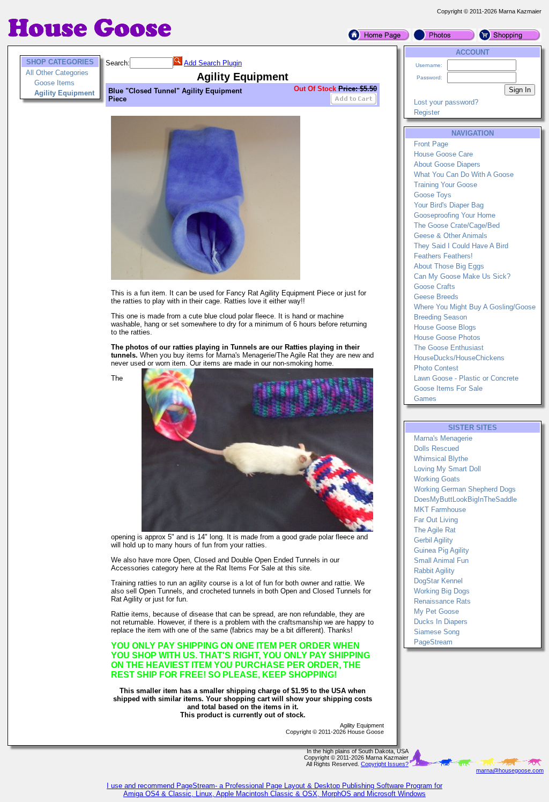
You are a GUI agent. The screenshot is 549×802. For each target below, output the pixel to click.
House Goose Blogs (445, 327)
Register (427, 112)
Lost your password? (446, 102)
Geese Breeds (436, 297)
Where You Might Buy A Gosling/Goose (475, 307)
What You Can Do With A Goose (464, 174)
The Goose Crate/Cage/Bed (457, 225)
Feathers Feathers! (443, 256)
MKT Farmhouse (440, 510)
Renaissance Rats (442, 601)
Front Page (431, 144)
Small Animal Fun (441, 560)
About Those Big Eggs (449, 266)
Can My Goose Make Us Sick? (462, 276)
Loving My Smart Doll (447, 469)
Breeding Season (440, 317)
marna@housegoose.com (510, 770)
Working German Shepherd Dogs (465, 489)
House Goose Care (443, 154)
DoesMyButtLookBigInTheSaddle (465, 499)
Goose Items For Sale (448, 388)
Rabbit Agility (434, 571)
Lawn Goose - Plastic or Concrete (466, 378)
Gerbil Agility (433, 540)
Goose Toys (432, 195)
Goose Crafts (434, 287)
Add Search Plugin (213, 63)
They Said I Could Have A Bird (461, 246)
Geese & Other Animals (450, 236)
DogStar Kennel (438, 581)
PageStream (433, 642)
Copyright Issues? (385, 764)
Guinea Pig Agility (441, 550)
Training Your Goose (445, 185)
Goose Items (54, 83)
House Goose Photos (447, 337)
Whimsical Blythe (441, 459)
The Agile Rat (435, 530)
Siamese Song (436, 632)
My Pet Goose (436, 611)
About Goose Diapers (447, 164)
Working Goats (437, 479)
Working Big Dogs (442, 591)
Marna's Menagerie (443, 438)
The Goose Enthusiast (449, 348)
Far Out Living (436, 520)
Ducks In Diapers (441, 622)
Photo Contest (436, 368)
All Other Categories (57, 73)
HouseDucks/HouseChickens (459, 358)
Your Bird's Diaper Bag (449, 205)
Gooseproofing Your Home (454, 215)
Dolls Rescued (436, 448)
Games (425, 399)
